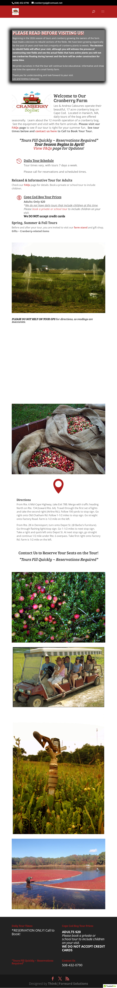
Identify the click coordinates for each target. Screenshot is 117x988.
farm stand (80, 227)
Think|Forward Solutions (68, 983)
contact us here (46, 131)
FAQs (15, 127)
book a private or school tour (49, 209)
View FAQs (42, 148)
